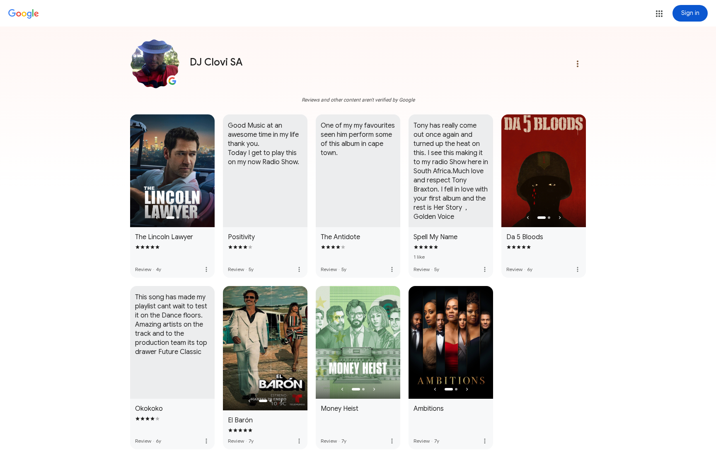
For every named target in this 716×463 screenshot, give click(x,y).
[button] (659, 13)
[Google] (23, 14)
